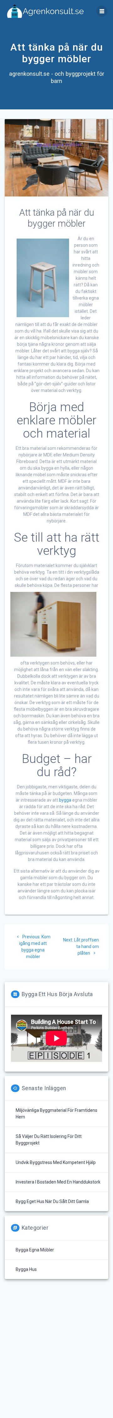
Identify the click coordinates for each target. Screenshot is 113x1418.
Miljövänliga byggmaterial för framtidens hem (56, 1113)
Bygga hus (26, 1269)
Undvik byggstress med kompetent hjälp (56, 1162)
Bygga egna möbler (59, 144)
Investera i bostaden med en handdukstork (58, 1181)
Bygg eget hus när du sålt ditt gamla (52, 1201)
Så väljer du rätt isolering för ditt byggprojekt (49, 1139)
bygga (65, 800)
